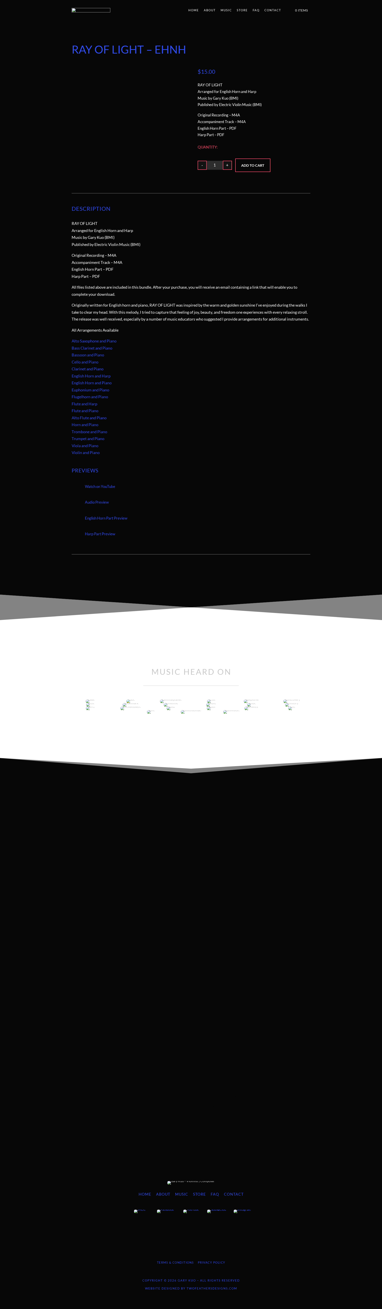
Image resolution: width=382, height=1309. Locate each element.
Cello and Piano (85, 362)
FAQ (256, 10)
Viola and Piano (85, 445)
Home (193, 10)
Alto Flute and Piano (89, 417)
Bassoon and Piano (88, 354)
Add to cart (252, 165)
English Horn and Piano (92, 382)
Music (226, 10)
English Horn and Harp (91, 375)
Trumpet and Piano (88, 438)
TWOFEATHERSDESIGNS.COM (212, 1288)
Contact (272, 10)
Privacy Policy (211, 1262)
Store (242, 10)
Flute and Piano (85, 410)
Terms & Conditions (175, 1262)
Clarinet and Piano (87, 368)
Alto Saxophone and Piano (94, 340)
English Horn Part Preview (106, 518)
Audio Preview (97, 502)
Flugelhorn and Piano (90, 396)
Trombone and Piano (89, 431)
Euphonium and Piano (90, 389)
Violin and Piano (86, 452)
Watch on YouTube (100, 486)
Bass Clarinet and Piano (92, 348)
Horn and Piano (85, 424)
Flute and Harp (84, 403)
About (210, 10)
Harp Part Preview (100, 534)
